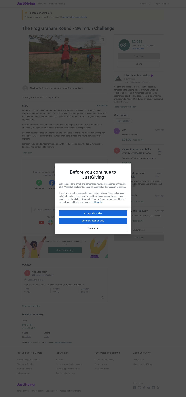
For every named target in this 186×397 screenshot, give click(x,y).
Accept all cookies (93, 213)
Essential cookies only (93, 220)
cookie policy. (97, 202)
